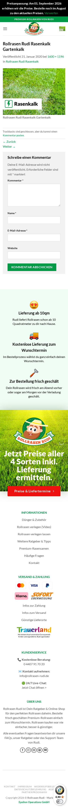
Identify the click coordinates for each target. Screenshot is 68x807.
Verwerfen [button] (51, 13)
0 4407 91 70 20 (34, 664)
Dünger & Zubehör (34, 519)
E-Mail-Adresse (17, 230)
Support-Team (54, 738)
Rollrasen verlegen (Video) (34, 527)
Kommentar (15, 180)
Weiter (9, 146)
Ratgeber (27, 738)
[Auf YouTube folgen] (45, 750)
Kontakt (34, 563)
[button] (5, 28)
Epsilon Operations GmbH (34, 802)
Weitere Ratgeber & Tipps (34, 541)
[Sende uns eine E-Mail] (34, 750)
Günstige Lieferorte (34, 620)
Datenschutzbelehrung (30, 789)
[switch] (59, 801)
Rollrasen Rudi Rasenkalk (22, 61)
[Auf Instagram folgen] (28, 750)
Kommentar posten (13, 135)
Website (12, 248)
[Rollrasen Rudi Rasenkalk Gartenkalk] (34, 91)
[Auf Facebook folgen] (22, 750)
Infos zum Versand (34, 612)
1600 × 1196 (55, 56)
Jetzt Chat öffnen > (34, 687)
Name (12, 213)
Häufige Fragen (34, 555)
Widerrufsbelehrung (48, 786)
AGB (51, 789)
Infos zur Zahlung (34, 605)
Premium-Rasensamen (34, 548)
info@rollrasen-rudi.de (34, 676)
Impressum (25, 786)
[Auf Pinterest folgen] (39, 750)
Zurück (9, 141)
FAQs (8, 738)
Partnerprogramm (34, 792)
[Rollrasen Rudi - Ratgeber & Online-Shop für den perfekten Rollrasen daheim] (34, 28)
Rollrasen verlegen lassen (34, 534)
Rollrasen (35, 713)
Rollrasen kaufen (42, 722)
